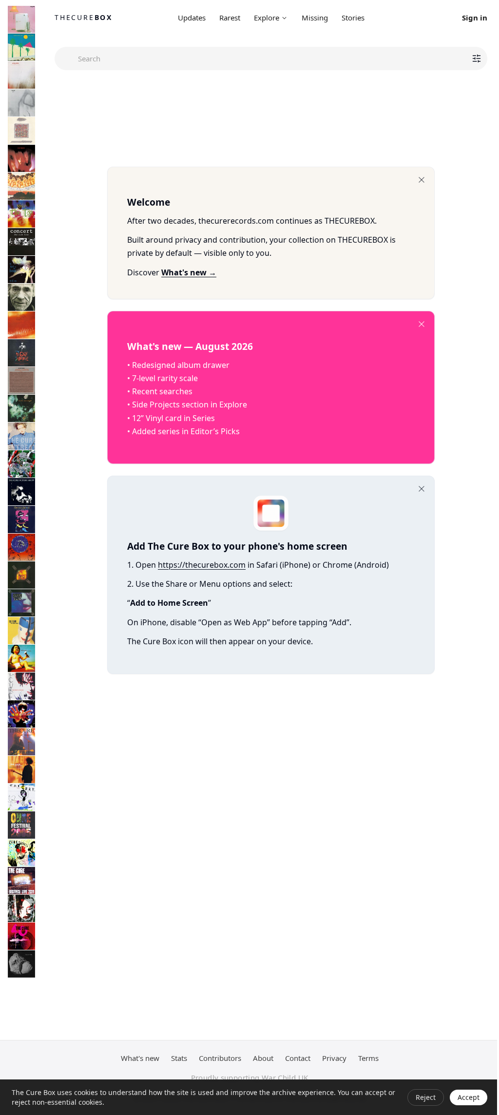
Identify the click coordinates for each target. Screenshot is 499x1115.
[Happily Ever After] (21, 130)
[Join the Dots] (21, 769)
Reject (426, 1097)
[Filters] (476, 58)
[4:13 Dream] (21, 852)
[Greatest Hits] (21, 714)
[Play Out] (21, 519)
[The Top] (21, 214)
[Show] (21, 575)
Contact (297, 1058)
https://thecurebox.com (202, 564)
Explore (266, 17)
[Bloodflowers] (21, 686)
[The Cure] (21, 797)
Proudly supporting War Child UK (249, 1077)
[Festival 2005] (21, 825)
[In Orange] (21, 352)
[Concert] (21, 241)
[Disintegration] (21, 408)
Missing (315, 17)
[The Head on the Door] (21, 269)
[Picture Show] (21, 491)
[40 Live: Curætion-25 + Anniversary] (21, 936)
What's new (140, 1058)
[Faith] (21, 102)
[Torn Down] (21, 908)
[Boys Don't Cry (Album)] (21, 47)
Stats (179, 1058)
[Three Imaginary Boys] (21, 19)
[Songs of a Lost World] (21, 964)
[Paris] (21, 602)
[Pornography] (21, 158)
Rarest (229, 17)
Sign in (474, 17)
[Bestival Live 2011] (21, 880)
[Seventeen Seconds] (21, 75)
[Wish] (21, 547)
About (263, 1058)
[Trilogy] (21, 741)
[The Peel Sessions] (21, 380)
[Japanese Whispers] (21, 186)
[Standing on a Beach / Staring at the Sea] (21, 297)
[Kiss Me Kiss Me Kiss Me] (21, 325)
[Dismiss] (421, 180)
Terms (368, 1058)
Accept (469, 1097)
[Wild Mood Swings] (21, 630)
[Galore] (21, 658)
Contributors (220, 1058)
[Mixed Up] (21, 464)
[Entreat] (21, 436)
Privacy (334, 1058)
